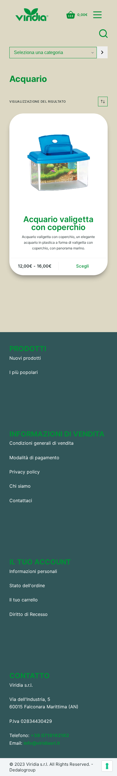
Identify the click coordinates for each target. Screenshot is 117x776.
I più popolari (23, 372)
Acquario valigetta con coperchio (58, 223)
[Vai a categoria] (102, 52)
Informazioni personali (33, 571)
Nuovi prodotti (25, 358)
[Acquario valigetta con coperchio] (58, 162)
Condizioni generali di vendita (41, 443)
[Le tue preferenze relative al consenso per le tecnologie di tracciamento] (107, 766)
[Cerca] (103, 33)
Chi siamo (20, 486)
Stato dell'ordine (27, 585)
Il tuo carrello (23, 600)
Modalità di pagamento (34, 457)
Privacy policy (24, 472)
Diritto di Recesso (28, 614)
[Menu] (97, 15)
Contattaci (20, 500)
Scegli (82, 266)
